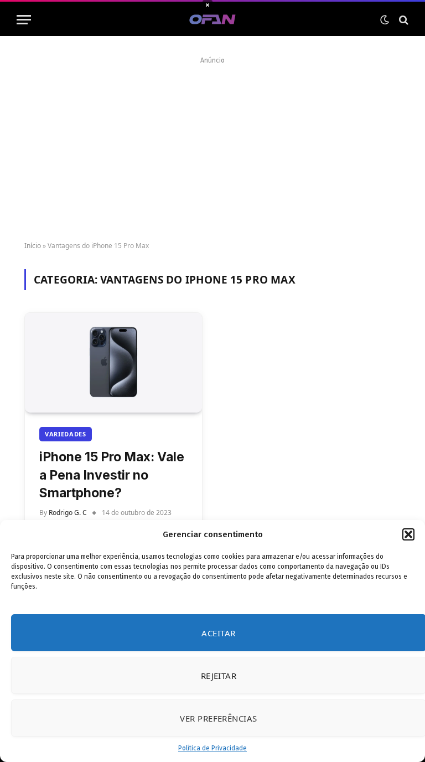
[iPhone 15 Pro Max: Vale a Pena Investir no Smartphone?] (113, 363)
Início (32, 245)
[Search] (402, 19)
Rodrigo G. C (68, 512)
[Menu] (24, 19)
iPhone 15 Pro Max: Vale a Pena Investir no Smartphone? (111, 474)
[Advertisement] (212, 145)
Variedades (65, 434)
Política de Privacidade (212, 748)
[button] (408, 534)
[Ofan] (212, 20)
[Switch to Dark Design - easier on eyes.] (384, 20)
